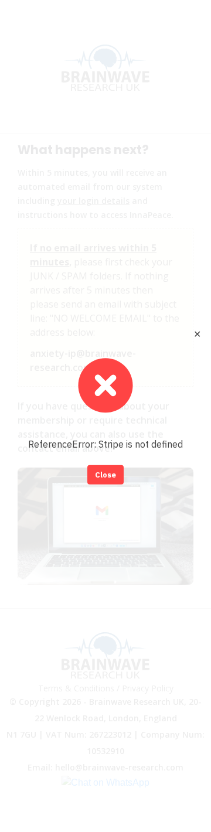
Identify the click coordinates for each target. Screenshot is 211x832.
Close (105, 474)
